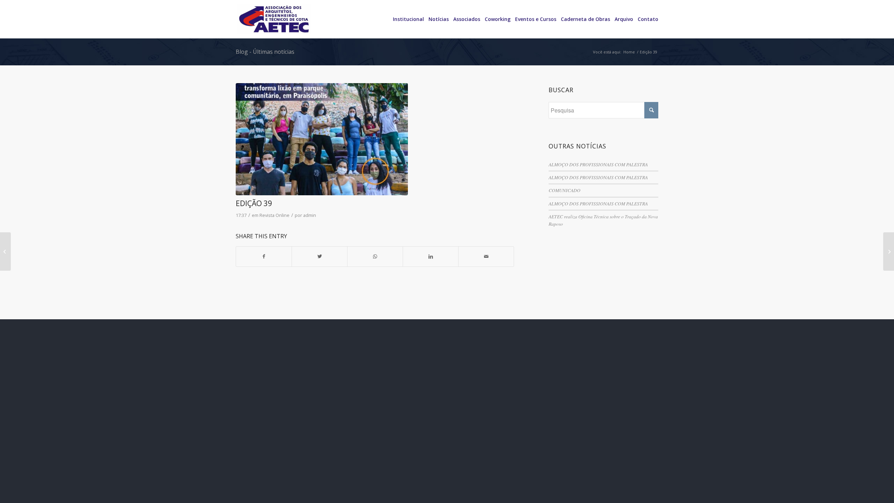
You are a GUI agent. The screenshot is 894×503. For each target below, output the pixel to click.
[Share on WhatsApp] (375, 256)
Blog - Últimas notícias (265, 52)
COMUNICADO (564, 190)
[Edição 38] (5, 251)
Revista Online (274, 215)
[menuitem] (406, 19)
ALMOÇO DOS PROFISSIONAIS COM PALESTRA (598, 164)
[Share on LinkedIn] (430, 256)
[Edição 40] (888, 251)
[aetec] (375, 139)
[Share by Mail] (486, 256)
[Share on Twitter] (319, 256)
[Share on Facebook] (264, 256)
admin (309, 215)
